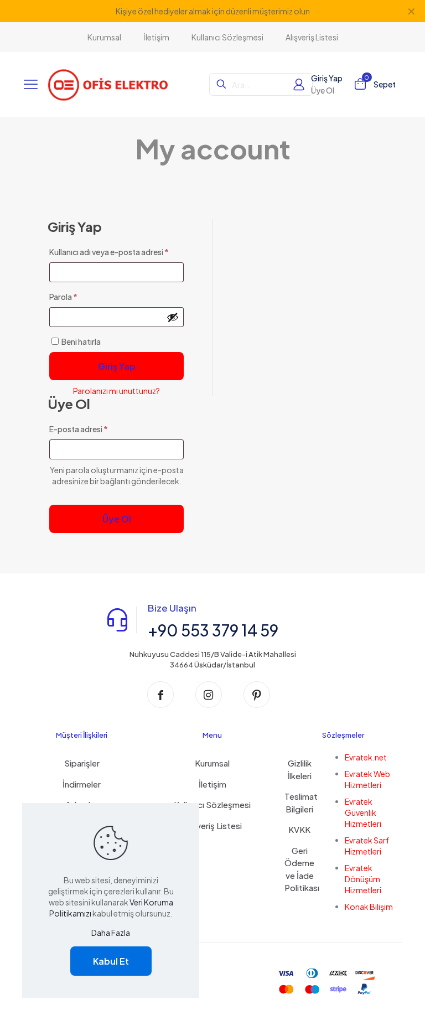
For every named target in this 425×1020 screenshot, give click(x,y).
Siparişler (82, 763)
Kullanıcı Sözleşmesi (212, 804)
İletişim (212, 784)
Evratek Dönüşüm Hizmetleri (363, 879)
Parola (76, 296)
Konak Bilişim (369, 907)
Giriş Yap (117, 366)
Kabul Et (111, 961)
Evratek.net (366, 757)
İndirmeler (82, 784)
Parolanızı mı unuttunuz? (116, 391)
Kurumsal (212, 763)
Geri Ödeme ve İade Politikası (299, 869)
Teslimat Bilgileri (299, 802)
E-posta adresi (91, 428)
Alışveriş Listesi (212, 825)
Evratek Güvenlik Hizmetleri (363, 812)
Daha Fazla (110, 933)
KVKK (299, 829)
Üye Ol (116, 519)
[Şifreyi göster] (173, 317)
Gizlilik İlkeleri (299, 769)
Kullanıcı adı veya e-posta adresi (116, 251)
